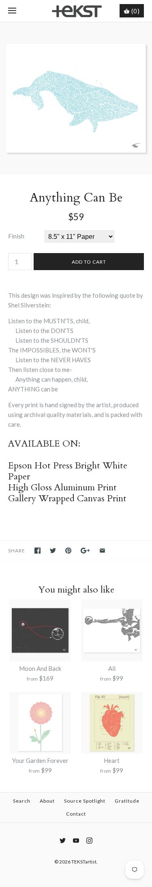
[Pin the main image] (68, 551)
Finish (16, 236)
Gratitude (127, 801)
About (47, 801)
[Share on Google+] (85, 551)
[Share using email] (102, 551)
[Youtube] (76, 841)
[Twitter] (63, 841)
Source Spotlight (84, 801)
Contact (76, 814)
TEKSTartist (83, 862)
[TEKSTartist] (76, 11)
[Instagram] (89, 841)
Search (21, 801)
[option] (76, 98)
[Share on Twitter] (53, 551)
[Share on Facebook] (37, 551)
